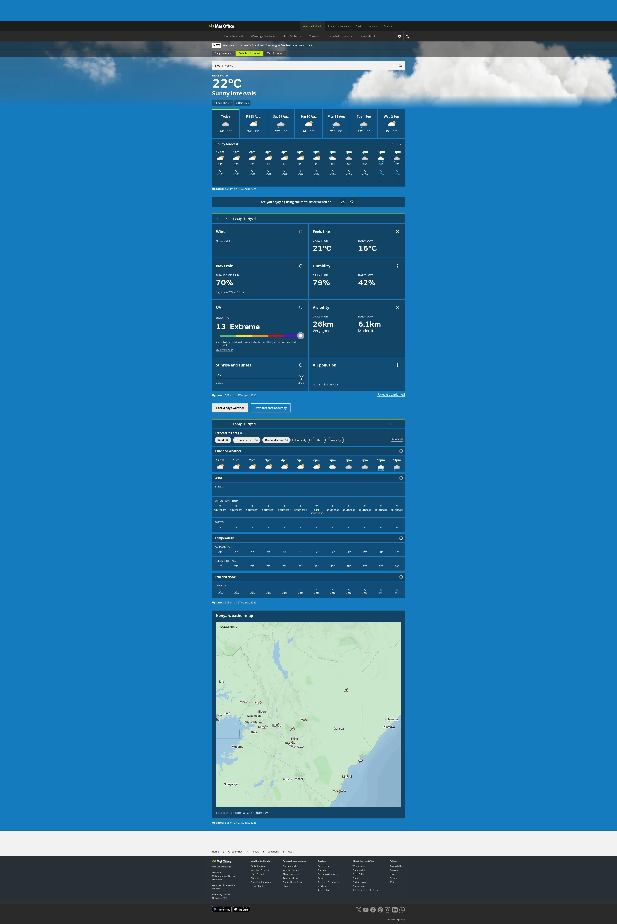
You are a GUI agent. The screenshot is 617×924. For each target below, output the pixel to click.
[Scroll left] (392, 144)
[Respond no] (352, 202)
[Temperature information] (401, 538)
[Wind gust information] (300, 231)
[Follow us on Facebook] (373, 909)
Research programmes (339, 26)
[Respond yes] (343, 202)
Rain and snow (272, 440)
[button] (346, 690)
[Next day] (226, 218)
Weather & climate (312, 26)
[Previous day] (218, 218)
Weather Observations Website (223, 887)
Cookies (394, 870)
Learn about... (368, 36)
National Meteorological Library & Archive (223, 876)
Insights (322, 886)
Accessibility (396, 866)
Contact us (358, 886)
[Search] (399, 64)
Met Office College (221, 866)
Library (286, 886)
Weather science (291, 870)
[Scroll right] (400, 144)
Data (320, 878)
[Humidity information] (397, 266)
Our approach (290, 866)
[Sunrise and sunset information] (300, 365)
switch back (305, 45)
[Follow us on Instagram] (387, 909)
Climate (314, 36)
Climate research (291, 874)
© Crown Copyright (396, 919)
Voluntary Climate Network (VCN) (221, 896)
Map (275, 53)
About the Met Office (363, 861)
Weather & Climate (261, 861)
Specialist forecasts (339, 36)
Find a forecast (233, 36)
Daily (223, 53)
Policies (394, 861)
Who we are (359, 866)
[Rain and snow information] (401, 577)
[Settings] (399, 36)
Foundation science (293, 882)
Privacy (393, 878)
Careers (388, 26)
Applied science (291, 878)
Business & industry (328, 874)
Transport (323, 870)
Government (324, 866)
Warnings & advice (263, 36)
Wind (219, 440)
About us (374, 26)
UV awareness (224, 350)
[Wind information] (401, 478)
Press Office (359, 874)
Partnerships (359, 882)
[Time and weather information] (401, 451)
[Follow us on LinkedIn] (395, 909)
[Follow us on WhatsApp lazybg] (402, 909)
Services (360, 26)
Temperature (243, 440)
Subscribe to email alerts (365, 890)
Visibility (336, 440)
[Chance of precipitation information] (300, 266)
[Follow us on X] (358, 909)
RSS (392, 882)
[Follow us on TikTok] (380, 909)
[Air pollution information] (397, 365)
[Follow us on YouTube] (366, 909)
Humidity (301, 440)
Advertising (323, 890)
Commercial (359, 870)
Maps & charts (291, 36)
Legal (392, 874)
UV (318, 440)
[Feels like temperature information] (397, 231)
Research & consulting (329, 882)
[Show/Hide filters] (401, 433)
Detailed (249, 53)
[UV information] (300, 307)
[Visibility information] (397, 307)
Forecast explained (391, 394)
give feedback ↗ (285, 45)
